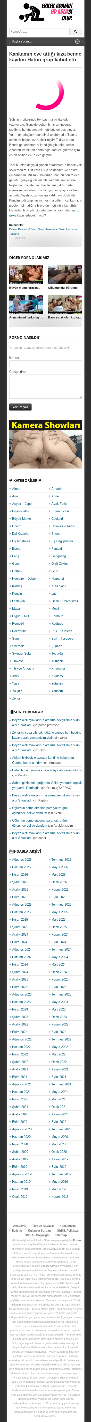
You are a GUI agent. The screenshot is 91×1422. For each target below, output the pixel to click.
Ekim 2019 (19, 1167)
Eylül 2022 (58, 1032)
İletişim (17, 1230)
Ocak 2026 (59, 882)
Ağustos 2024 (22, 949)
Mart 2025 (58, 919)
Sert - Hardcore (68, 229)
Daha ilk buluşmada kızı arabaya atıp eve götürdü (47, 770)
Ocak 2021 (59, 1107)
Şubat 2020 (20, 1152)
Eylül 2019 (58, 1167)
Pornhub (57, 616)
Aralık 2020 (20, 1114)
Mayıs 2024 (59, 957)
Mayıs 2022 (59, 1047)
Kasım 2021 (59, 1069)
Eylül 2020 (58, 1122)
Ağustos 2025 (22, 904)
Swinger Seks (22, 653)
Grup (41, 229)
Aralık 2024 (20, 934)
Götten (32, 229)
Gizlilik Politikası (68, 1230)
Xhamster (58, 668)
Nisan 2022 (20, 1054)
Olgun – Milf (20, 616)
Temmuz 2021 (61, 1084)
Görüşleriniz (17, 372)
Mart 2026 (58, 874)
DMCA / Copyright (37, 1235)
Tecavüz (57, 653)
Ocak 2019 (19, 1196)
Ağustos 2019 (22, 1174)
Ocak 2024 (59, 972)
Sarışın (17, 638)
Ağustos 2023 (22, 994)
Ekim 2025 (19, 897)
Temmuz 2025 (61, 904)
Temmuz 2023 (61, 994)
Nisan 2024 (20, 964)
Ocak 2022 (59, 1062)
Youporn (14, 233)
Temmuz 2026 (61, 859)
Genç (16, 563)
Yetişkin (57, 683)
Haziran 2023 (21, 1002)
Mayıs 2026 (59, 867)
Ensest (56, 533)
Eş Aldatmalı (21, 541)
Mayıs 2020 (59, 1137)
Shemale (18, 646)
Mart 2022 (58, 1054)
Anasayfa (19, 1225)
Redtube (57, 623)
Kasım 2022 (59, 1024)
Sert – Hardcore (62, 638)
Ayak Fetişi (59, 503)
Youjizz (17, 691)
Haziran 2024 (21, 957)
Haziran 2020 (21, 1137)
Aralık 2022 (20, 1024)
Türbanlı (57, 661)
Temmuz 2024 (61, 949)
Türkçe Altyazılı (23, 668)
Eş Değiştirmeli (62, 541)
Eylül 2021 (58, 1077)
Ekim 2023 (19, 987)
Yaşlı (15, 683)
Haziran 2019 (21, 1182)
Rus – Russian (61, 631)
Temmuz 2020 (61, 1129)
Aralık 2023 (20, 979)
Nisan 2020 (20, 1144)
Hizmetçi (57, 578)
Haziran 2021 (21, 1092)
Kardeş (17, 586)
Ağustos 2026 (22, 859)
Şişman (56, 646)
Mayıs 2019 (59, 1182)
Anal (15, 496)
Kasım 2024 (59, 934)
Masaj (16, 608)
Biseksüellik (20, 511)
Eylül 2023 (58, 987)
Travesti (18, 661)
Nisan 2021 (20, 1099)
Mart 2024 (58, 964)
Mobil (55, 608)
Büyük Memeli (22, 518)
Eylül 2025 (58, 897)
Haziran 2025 (21, 912)
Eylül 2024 (58, 942)
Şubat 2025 (20, 927)
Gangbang (58, 556)
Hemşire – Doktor (24, 578)
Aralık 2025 (20, 889)
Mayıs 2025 (59, 912)
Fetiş (15, 556)
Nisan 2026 (20, 874)
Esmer (13, 229)
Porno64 (18, 623)
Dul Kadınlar (20, 533)
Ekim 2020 (19, 1122)
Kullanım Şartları (39, 1230)
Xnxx (15, 676)
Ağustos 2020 (22, 1129)
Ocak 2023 (59, 1017)
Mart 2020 (58, 1144)
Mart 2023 (58, 1009)
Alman (16, 489)
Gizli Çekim (59, 563)
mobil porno (50, 1265)
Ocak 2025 (59, 927)
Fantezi (22, 229)
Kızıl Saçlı (58, 586)
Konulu (17, 593)
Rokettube (51, 229)
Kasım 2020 (59, 1114)
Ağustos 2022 (22, 1039)
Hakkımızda (67, 1225)
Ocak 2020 (59, 1152)
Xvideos (57, 676)
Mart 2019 (58, 1189)
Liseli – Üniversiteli (64, 601)
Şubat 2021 (20, 1107)
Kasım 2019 (59, 1159)
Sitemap (61, 1235)
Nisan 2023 (20, 1009)
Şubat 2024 (20, 972)
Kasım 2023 (59, 979)
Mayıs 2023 (59, 1002)
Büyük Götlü (60, 511)
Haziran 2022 (21, 1047)
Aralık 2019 (20, 1159)
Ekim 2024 (19, 942)
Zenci (16, 698)
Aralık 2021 (20, 1069)
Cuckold (57, 518)
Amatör (56, 489)
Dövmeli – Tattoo (63, 526)
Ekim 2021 (19, 1077)
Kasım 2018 (59, 1196)
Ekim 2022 (19, 1032)
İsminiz (14, 357)
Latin (54, 593)
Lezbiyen (18, 601)
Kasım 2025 (59, 889)
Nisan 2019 (20, 1189)
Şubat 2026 (20, 882)
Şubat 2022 (20, 1062)
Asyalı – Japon (22, 503)
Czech (16, 526)
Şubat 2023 (20, 1017)
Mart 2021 (58, 1099)
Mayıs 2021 (59, 1092)
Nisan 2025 (20, 919)
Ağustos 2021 (22, 1084)
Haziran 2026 (21, 867)
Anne (55, 496)
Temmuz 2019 (61, 1174)
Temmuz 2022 (61, 1039)
